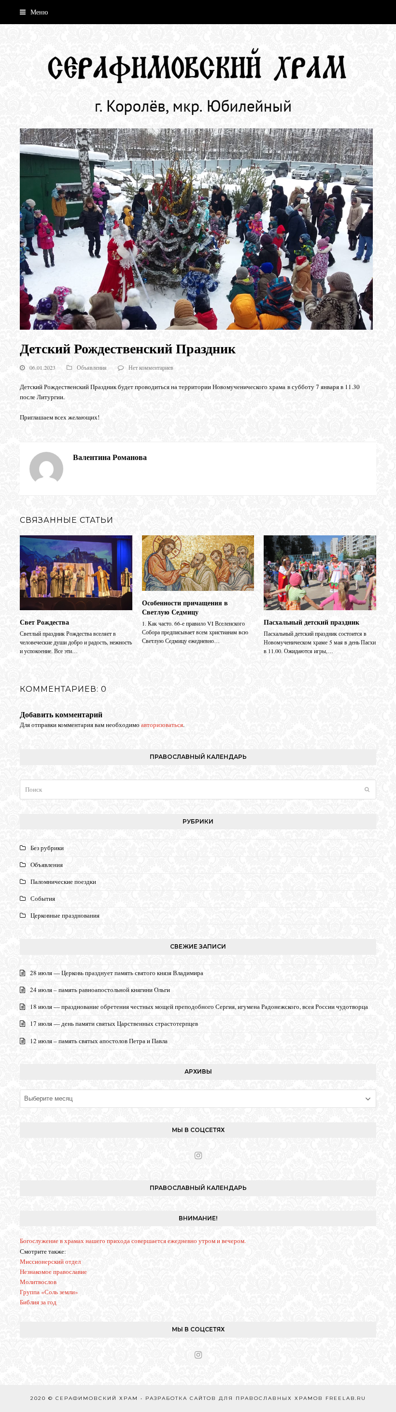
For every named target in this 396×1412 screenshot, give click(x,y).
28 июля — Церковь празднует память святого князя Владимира (116, 972)
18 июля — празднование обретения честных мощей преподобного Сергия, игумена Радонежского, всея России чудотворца (199, 1006)
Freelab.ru (345, 1398)
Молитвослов (38, 1281)
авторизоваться (162, 724)
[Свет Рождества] (76, 571)
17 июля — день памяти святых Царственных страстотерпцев (114, 1023)
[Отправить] (367, 789)
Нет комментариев (150, 367)
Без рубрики (47, 847)
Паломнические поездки (63, 881)
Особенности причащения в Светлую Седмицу (185, 607)
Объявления (92, 367)
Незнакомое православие (53, 1271)
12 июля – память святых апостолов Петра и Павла (99, 1040)
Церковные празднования (64, 915)
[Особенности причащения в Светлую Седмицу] (198, 562)
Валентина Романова (110, 456)
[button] (34, 11)
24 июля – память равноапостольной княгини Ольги (100, 989)
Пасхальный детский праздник (311, 622)
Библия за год (38, 1302)
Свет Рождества (44, 622)
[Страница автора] (46, 467)
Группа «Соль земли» (49, 1291)
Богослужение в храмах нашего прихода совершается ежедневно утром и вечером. (133, 1240)
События (42, 898)
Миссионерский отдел (50, 1261)
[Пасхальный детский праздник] (320, 571)
